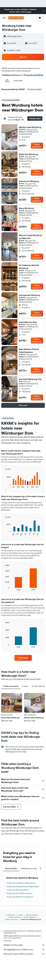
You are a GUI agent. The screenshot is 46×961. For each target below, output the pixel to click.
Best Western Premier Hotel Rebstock (29, 350)
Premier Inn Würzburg (29, 181)
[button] (43, 10)
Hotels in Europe (31, 915)
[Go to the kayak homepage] (16, 17)
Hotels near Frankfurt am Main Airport (21, 883)
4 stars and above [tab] (10, 686)
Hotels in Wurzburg (11, 919)
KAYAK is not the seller (13, 945)
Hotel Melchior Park (28, 322)
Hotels (20, 915)
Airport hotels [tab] (11, 868)
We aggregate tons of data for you (18, 949)
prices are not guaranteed (12, 938)
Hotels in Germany (14, 917)
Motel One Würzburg (28, 154)
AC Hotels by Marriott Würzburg (29, 266)
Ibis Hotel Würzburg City (30, 379)
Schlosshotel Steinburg (29, 295)
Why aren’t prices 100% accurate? (18, 954)
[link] (23, 658)
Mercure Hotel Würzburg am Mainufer (30, 236)
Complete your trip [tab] (29, 868)
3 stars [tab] (25, 686)
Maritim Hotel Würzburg (30, 127)
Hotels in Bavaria (29, 917)
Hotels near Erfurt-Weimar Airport (20, 893)
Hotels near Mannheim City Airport (20, 897)
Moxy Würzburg (26, 208)
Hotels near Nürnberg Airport (18, 890)
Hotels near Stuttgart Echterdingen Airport (23, 886)
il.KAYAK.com (11, 915)
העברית (28, 12)
